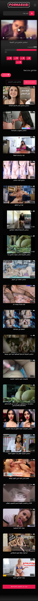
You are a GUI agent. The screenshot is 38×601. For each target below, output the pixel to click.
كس (15, 58)
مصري (18, 62)
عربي (22, 58)
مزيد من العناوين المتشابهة (19, 586)
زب (27, 58)
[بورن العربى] (19, 5)
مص (9, 58)
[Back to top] (32, 595)
